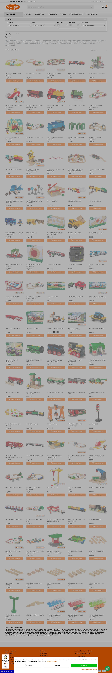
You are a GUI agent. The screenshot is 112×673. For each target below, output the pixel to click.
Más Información (52, 661)
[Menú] (8, 655)
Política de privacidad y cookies (89, 669)
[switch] (5, 667)
